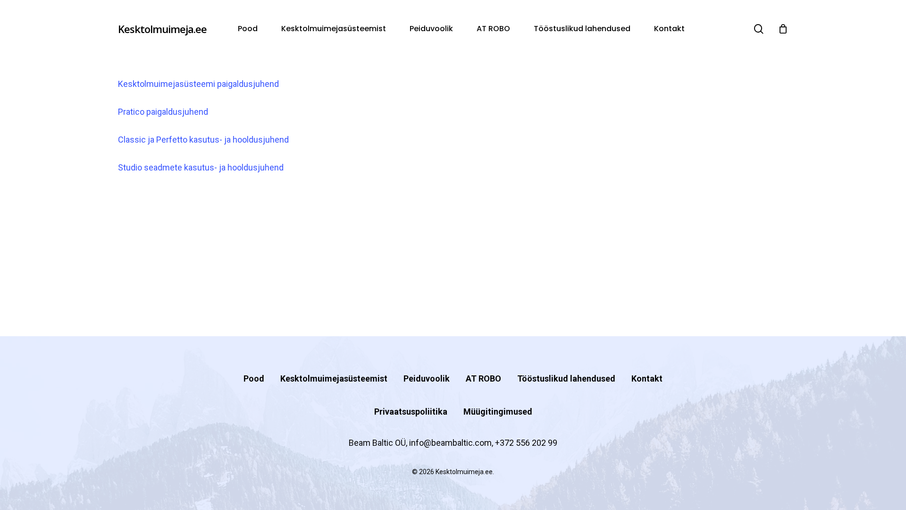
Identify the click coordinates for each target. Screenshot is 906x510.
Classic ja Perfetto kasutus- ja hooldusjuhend (203, 139)
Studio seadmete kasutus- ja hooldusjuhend (201, 167)
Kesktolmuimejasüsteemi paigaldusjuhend (198, 84)
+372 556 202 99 (526, 443)
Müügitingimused (497, 411)
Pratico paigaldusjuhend (163, 112)
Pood (253, 378)
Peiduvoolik (426, 378)
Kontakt (647, 378)
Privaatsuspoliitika (410, 411)
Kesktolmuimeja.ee (162, 29)
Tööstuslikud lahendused (566, 378)
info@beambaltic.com (450, 443)
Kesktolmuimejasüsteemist (333, 378)
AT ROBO (483, 378)
